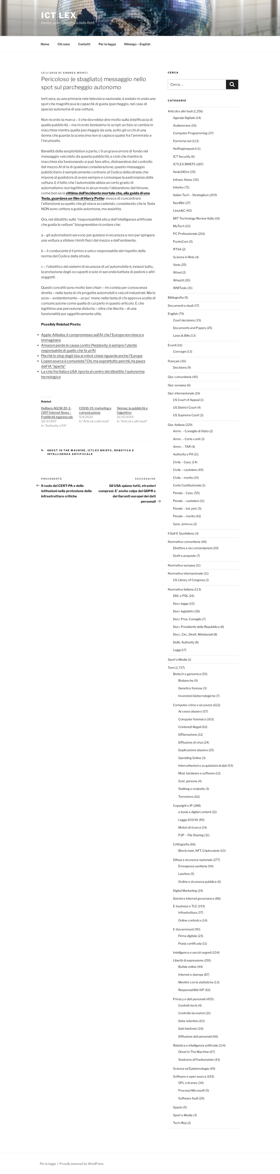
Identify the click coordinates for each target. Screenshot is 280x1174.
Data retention (188, 1021)
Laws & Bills (181, 335)
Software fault (188, 1098)
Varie (176, 265)
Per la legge (107, 44)
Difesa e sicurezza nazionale (192, 860)
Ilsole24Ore (181, 172)
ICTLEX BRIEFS (100, 450)
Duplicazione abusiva (193, 750)
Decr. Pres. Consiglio (187, 619)
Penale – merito (184, 516)
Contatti (84, 44)
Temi (171, 667)
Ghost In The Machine (66, 450)
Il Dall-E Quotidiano (181, 533)
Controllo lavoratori (191, 1013)
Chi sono (64, 44)
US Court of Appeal (186, 400)
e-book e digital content (194, 812)
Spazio (177, 1107)
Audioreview (182, 125)
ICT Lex (59, 15)
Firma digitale (187, 936)
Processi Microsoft (191, 1090)
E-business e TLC (185, 906)
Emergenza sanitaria (192, 866)
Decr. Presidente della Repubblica (196, 627)
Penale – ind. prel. (185, 508)
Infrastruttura (187, 912)
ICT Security (181, 156)
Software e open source (189, 1076)
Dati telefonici (188, 1028)
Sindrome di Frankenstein (196, 1059)
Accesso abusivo (190, 711)
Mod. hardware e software (196, 773)
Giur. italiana (176, 425)
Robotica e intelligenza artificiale (195, 1045)
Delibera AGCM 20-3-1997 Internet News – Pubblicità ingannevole (57, 412)
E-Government (183, 929)
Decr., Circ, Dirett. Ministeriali (193, 634)
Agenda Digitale (184, 118)
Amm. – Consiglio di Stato (191, 431)
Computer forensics (192, 719)
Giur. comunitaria (179, 377)
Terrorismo (186, 796)
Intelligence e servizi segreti (192, 952)
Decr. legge (181, 603)
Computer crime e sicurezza (192, 705)
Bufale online (187, 966)
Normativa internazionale (185, 573)
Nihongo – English (137, 44)
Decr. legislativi (183, 611)
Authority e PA (183, 454)
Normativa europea (181, 565)
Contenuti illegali (189, 727)
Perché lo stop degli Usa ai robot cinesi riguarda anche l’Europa (91, 356)
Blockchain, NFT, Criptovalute (199, 850)
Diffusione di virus (190, 742)
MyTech (178, 226)
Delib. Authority (183, 642)
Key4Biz (179, 203)
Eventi (172, 345)
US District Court (184, 407)
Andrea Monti (75, 72)
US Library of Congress (189, 580)
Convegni (179, 351)
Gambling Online (189, 758)
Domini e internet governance (193, 898)
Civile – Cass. (182, 462)
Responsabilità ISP (191, 990)
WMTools (180, 288)
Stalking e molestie (191, 789)
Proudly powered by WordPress (81, 1163)
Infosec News (182, 179)
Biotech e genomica (187, 674)
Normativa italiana (181, 589)
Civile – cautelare (185, 470)
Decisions (180, 367)
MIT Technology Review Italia (193, 218)
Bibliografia (176, 297)
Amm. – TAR (182, 446)
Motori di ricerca (189, 827)
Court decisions (184, 320)
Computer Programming (190, 133)
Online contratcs (189, 920)
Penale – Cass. (183, 493)
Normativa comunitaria (184, 541)
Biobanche (185, 680)
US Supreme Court (186, 415)
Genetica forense (190, 688)
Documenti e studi (180, 305)
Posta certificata (190, 943)
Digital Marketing (185, 890)
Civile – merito (183, 477)
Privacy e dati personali (189, 999)
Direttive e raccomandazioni (192, 548)
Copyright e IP (183, 805)
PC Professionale (185, 233)
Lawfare (184, 874)
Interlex (178, 187)
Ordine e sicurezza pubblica (197, 881)
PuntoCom (180, 241)
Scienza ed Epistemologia (191, 1068)
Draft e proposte (184, 555)
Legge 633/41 (188, 820)
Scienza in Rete (183, 257)
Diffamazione (187, 734)
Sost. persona (187, 781)
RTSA (177, 249)
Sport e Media (177, 659)
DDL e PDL (180, 595)
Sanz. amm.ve (183, 524)
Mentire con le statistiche (196, 982)
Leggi (177, 650)
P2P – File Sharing (191, 835)
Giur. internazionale (181, 393)
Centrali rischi (187, 1005)
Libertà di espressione (188, 960)
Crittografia (181, 844)
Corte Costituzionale (187, 485)
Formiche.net (182, 141)
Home (45, 44)
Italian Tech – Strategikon (191, 195)
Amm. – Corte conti (186, 439)
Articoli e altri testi (180, 111)
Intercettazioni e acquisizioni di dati (202, 765)
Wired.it (178, 280)
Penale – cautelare (186, 501)
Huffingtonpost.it (185, 148)
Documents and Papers (189, 328)
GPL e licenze (187, 1083)
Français (174, 361)
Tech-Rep (180, 1123)
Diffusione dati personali (195, 1036)
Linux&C (179, 210)
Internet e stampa (190, 974)
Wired (177, 272)
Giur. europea (177, 385)
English (173, 313)
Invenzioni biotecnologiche (196, 696)
